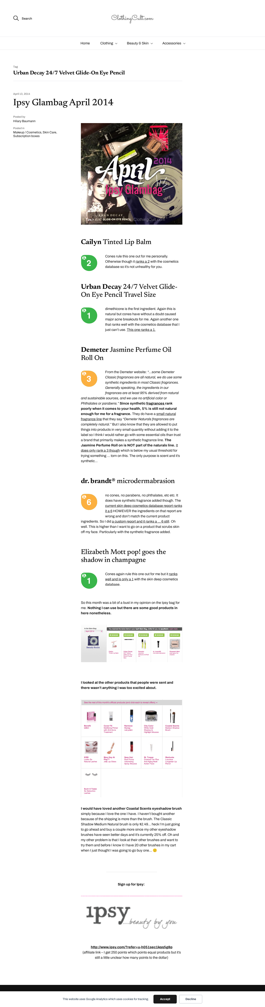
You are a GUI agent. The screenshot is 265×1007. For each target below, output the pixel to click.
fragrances (155, 403)
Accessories (171, 43)
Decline (190, 999)
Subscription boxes (26, 136)
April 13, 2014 (21, 94)
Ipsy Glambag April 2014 (63, 103)
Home (85, 43)
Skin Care (49, 132)
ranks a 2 (143, 261)
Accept (165, 999)
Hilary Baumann (24, 121)
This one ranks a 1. (141, 330)
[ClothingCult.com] (132, 18)
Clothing (106, 43)
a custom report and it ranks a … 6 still (140, 521)
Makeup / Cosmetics (27, 132)
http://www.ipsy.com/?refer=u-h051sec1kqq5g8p (131, 947)
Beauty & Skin (138, 43)
